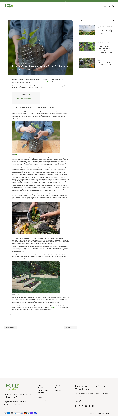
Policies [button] (57, 383)
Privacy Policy (102, 400)
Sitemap (40, 397)
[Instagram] (86, 406)
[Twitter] (79, 406)
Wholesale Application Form (17, 396)
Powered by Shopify (108, 413)
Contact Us (40, 387)
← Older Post (10, 327)
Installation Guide (42, 395)
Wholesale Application (43, 390)
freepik (16, 154)
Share (11, 314)
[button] (41, 6)
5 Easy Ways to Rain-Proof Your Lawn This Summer (105, 65)
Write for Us (41, 392)
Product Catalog (42, 400)
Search (39, 385)
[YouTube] (93, 406)
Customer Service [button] (44, 383)
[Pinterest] (82, 406)
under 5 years (46, 81)
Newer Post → (70, 327)
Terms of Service (59, 387)
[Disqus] (40, 349)
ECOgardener (94, 413)
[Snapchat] (89, 406)
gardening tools (52, 307)
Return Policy (58, 390)
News (9, 18)
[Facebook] (76, 406)
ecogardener (17, 294)
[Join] (112, 396)
